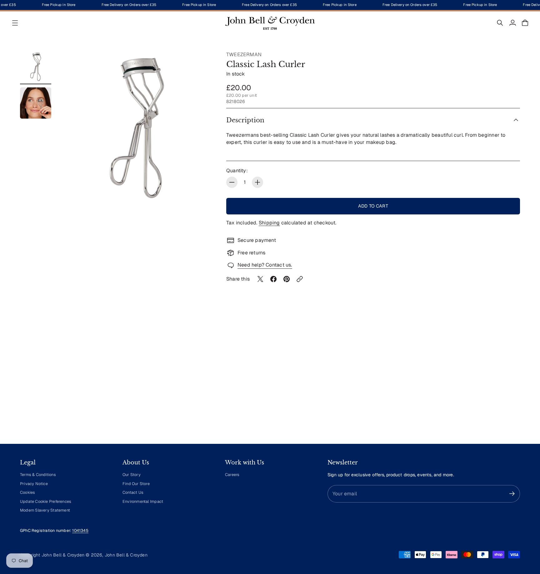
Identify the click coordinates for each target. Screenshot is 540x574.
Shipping (269, 222)
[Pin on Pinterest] (286, 279)
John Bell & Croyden (126, 555)
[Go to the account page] (512, 23)
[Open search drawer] (500, 23)
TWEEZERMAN (244, 54)
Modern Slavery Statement (45, 510)
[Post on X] (260, 279)
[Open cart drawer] (525, 23)
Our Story (131, 474)
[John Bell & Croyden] (270, 23)
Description (245, 120)
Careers (232, 474)
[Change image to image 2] (35, 103)
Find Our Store (136, 483)
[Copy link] (299, 279)
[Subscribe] (512, 493)
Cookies (27, 492)
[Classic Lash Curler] (137, 128)
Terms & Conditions (38, 474)
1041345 (80, 530)
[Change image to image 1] (35, 66)
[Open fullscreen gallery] (202, 193)
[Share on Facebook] (273, 279)
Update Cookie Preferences (45, 501)
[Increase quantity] (257, 182)
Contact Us (132, 492)
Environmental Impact (142, 501)
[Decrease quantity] (232, 182)
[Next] (512, 381)
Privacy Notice (34, 483)
